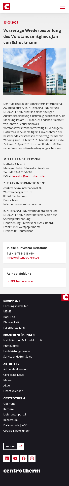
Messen (8, 380)
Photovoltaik (11, 322)
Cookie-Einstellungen (16, 430)
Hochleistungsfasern (16, 351)
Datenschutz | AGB (15, 425)
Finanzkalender (13, 391)
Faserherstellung (14, 327)
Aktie (6, 385)
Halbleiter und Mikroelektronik (22, 340)
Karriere (8, 409)
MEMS (7, 311)
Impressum (10, 420)
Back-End (9, 317)
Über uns (9, 404)
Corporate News (13, 375)
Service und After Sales (17, 356)
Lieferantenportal (14, 414)
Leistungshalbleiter (15, 306)
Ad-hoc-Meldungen (15, 369)
